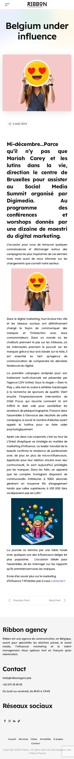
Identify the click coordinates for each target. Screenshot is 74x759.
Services (23, 739)
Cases (34, 739)
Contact (35, 743)
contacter (57, 581)
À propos (58, 739)
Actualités (45, 739)
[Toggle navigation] (7, 4)
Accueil (12, 739)
